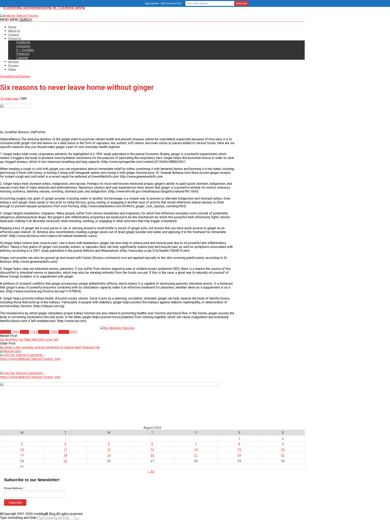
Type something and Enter (18, 518)
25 (65, 461)
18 (65, 455)
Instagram (23, 46)
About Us (14, 30)
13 (152, 450)
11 (65, 450)
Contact (13, 34)
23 (283, 455)
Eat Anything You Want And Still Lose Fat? (29, 340)
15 (239, 450)
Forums (13, 65)
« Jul (150, 472)
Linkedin (22, 58)
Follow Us (14, 38)
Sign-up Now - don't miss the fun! (163, 3)
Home (12, 27)
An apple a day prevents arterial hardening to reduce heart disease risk (50, 347)
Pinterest (22, 54)
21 (196, 455)
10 (22, 450)
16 (283, 450)
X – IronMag (25, 50)
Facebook (23, 42)
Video (12, 69)
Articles (13, 61)
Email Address (14, 488)
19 (109, 455)
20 (152, 455)
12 (109, 450)
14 (196, 450)
